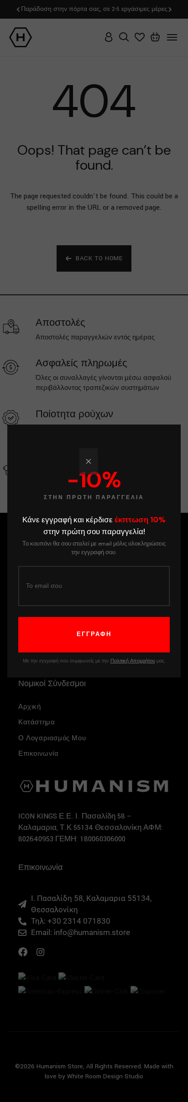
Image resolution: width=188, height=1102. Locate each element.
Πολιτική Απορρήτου (132, 661)
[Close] (88, 461)
